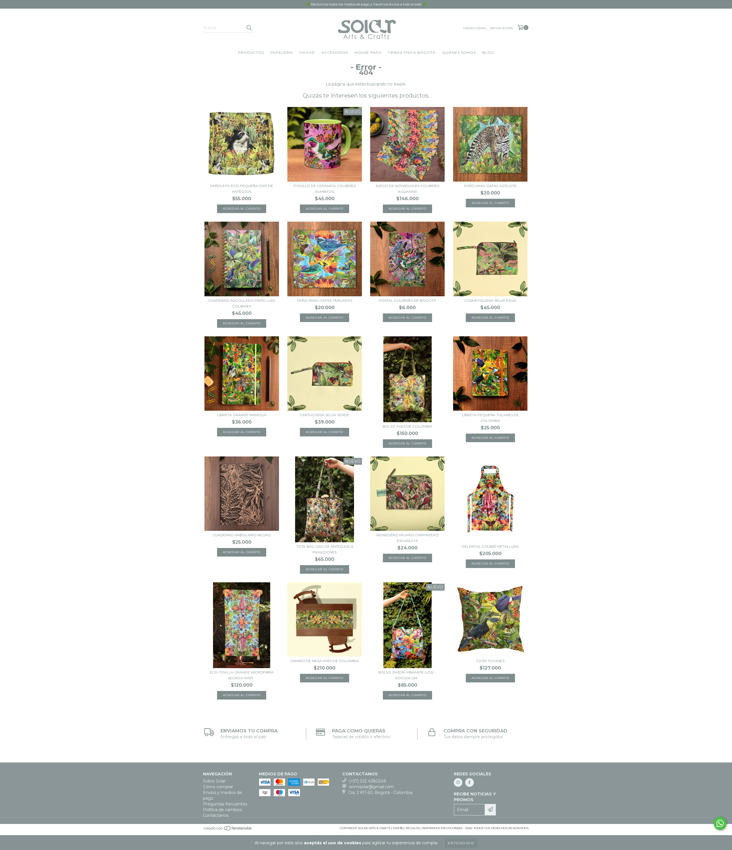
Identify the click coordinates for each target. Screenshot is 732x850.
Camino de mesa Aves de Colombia (324, 661)
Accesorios (334, 52)
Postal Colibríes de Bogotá (407, 300)
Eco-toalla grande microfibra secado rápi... (242, 675)
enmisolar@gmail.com (371, 786)
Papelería (281, 52)
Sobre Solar (214, 781)
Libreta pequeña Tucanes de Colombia (490, 418)
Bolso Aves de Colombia (407, 426)
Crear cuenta (474, 28)
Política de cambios (222, 809)
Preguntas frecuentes (225, 804)
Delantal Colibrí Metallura (490, 546)
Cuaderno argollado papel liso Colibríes (241, 303)
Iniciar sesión (501, 28)
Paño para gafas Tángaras (324, 300)
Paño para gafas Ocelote (490, 186)
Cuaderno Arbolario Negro (241, 535)
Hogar (307, 52)
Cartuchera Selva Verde (324, 415)
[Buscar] (248, 28)
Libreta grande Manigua (241, 415)
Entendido (461, 843)
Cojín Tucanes (490, 661)
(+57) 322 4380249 (367, 781)
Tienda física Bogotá (411, 52)
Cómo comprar (218, 786)
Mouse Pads (368, 52)
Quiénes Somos (459, 52)
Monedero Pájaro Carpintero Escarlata (407, 538)
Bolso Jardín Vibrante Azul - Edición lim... (407, 675)
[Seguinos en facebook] (469, 782)
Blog (488, 52)
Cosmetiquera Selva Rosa (490, 300)
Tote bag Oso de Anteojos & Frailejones (324, 549)
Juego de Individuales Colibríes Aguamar (407, 189)
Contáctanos (215, 815)
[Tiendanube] (228, 830)
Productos (251, 52)
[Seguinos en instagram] (458, 782)
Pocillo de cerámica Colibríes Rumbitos (325, 189)
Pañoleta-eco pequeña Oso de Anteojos (241, 189)
